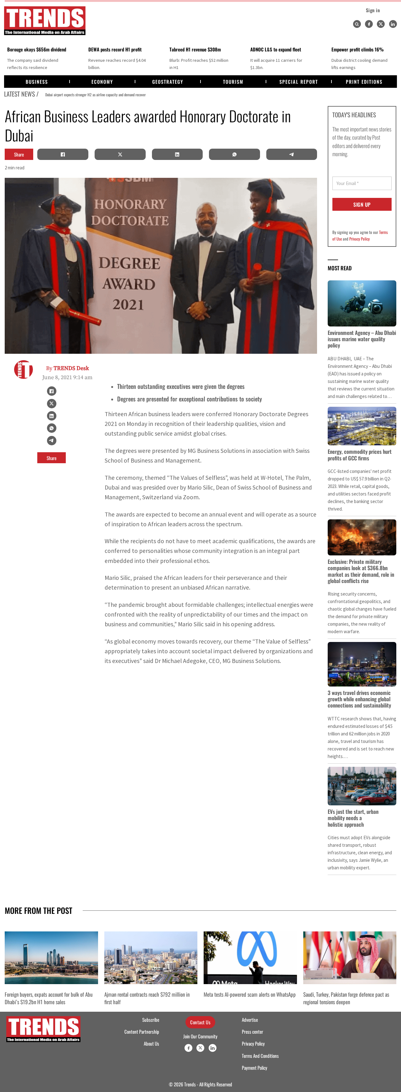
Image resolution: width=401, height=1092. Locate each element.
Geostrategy (167, 81)
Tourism (233, 81)
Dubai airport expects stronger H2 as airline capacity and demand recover (89, 95)
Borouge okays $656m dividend (36, 49)
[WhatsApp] (234, 154)
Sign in (373, 10)
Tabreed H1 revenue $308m (195, 49)
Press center (252, 1031)
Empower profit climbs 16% (357, 49)
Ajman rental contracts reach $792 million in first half (147, 998)
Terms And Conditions (260, 1055)
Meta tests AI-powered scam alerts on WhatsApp (250, 994)
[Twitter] (381, 24)
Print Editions (364, 81)
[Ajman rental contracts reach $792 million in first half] (151, 957)
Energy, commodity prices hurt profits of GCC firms (360, 455)
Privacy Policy (359, 239)
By (67, 368)
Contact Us (200, 1022)
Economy (102, 81)
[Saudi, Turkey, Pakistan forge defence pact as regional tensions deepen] (350, 957)
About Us (151, 1043)
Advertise (250, 1019)
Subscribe (150, 1019)
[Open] (357, 24)
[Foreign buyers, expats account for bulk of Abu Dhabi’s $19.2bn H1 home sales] (51, 957)
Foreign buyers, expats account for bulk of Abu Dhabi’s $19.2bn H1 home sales (48, 998)
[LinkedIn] (177, 154)
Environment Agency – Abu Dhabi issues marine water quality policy (362, 339)
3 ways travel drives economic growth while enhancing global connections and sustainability (359, 699)
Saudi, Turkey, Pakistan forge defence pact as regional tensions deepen (346, 998)
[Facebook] (369, 24)
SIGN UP (362, 204)
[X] (120, 154)
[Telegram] (291, 154)
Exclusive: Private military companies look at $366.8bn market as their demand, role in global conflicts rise (361, 571)
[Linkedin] (393, 24)
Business (37, 81)
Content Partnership (141, 1031)
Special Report (298, 81)
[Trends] (45, 20)
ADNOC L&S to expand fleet (275, 49)
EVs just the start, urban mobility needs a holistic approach (353, 818)
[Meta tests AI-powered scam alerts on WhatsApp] (250, 957)
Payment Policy (254, 1067)
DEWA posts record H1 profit (115, 49)
